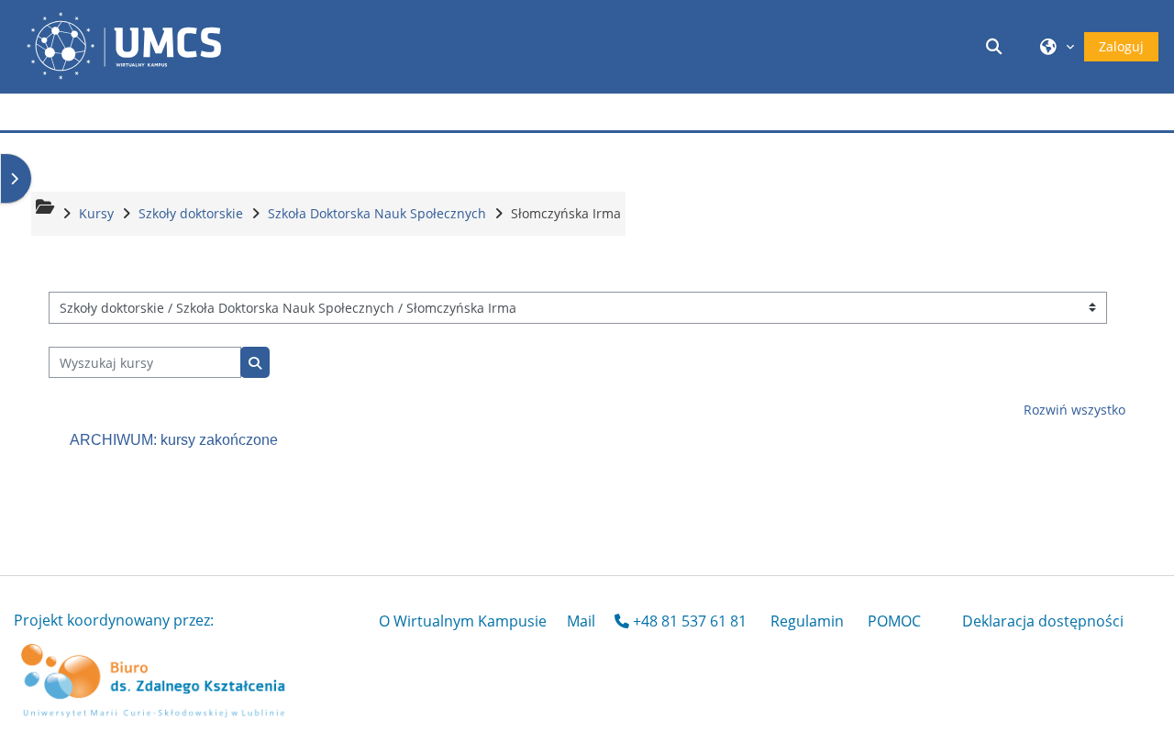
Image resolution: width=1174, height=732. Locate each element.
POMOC (894, 621)
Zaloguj (1121, 46)
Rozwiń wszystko (1074, 409)
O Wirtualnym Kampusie (463, 621)
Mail (581, 621)
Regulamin (807, 621)
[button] (997, 46)
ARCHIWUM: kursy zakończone (174, 440)
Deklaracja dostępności (1043, 621)
